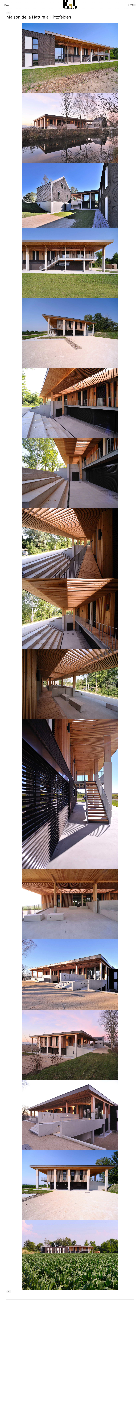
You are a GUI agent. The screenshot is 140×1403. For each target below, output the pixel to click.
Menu (6, 5)
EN (134, 5)
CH (129, 5)
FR (132, 5)
